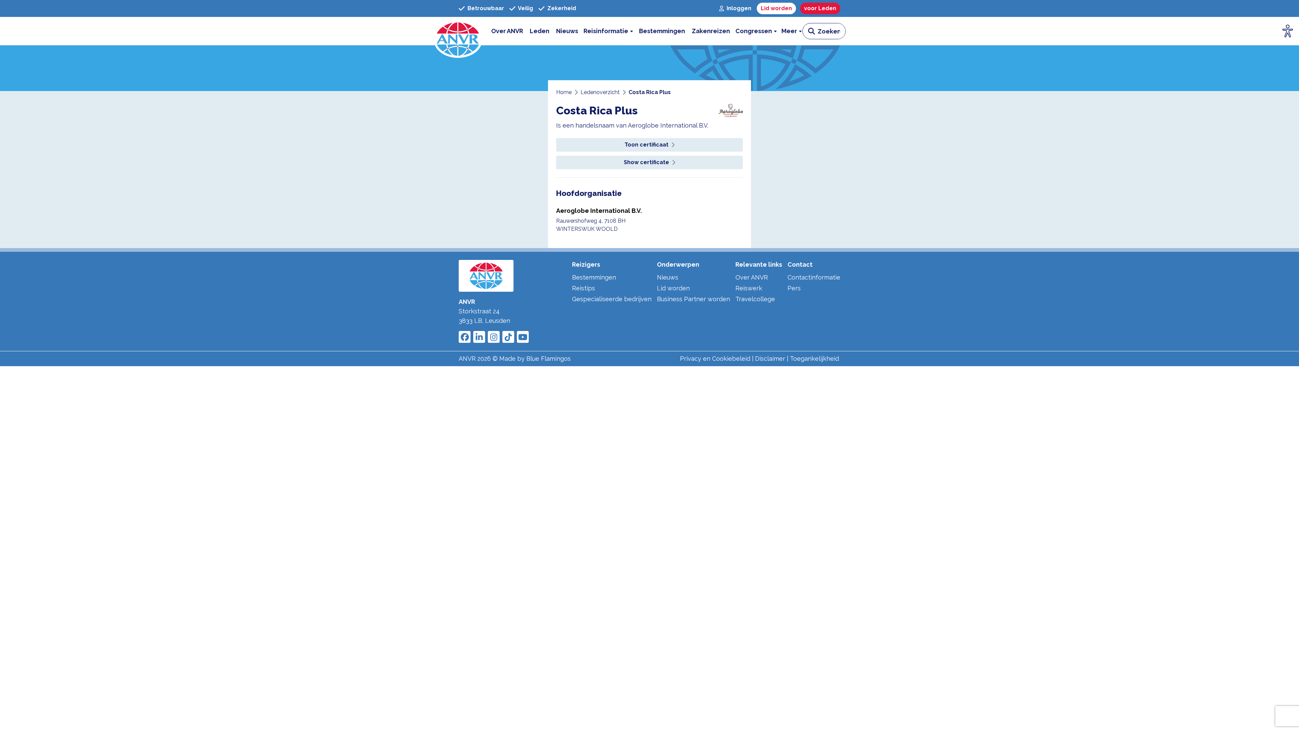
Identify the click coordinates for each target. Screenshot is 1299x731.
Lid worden (673, 288)
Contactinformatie (814, 277)
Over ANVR (751, 277)
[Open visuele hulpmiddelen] (1287, 31)
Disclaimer (770, 358)
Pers (794, 288)
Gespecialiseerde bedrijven (612, 299)
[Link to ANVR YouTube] (523, 337)
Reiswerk (748, 288)
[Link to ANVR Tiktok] (508, 337)
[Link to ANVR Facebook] (465, 337)
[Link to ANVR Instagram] (494, 337)
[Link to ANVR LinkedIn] (479, 337)
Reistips (583, 288)
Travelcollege (755, 299)
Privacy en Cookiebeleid (715, 358)
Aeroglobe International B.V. (599, 210)
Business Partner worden (693, 299)
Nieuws (667, 277)
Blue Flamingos (548, 358)
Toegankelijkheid (814, 358)
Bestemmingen (594, 277)
